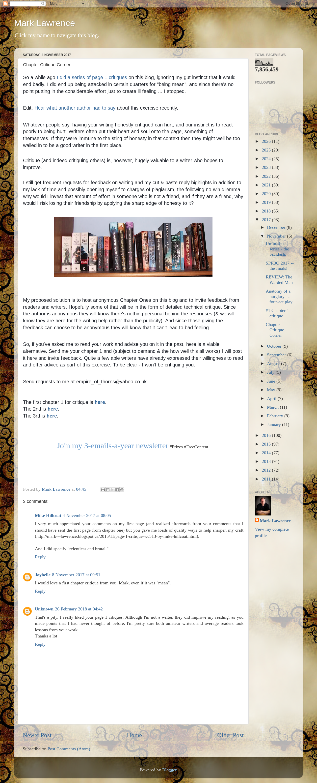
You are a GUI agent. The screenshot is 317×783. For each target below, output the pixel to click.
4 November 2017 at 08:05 (87, 515)
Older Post (230, 735)
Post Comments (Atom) (69, 748)
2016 (267, 435)
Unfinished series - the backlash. (277, 249)
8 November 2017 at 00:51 (76, 574)
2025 (267, 150)
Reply (40, 556)
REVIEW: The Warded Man (279, 279)
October (275, 346)
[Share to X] (112, 489)
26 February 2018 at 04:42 (79, 608)
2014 (267, 452)
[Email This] (103, 489)
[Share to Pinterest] (121, 489)
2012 (267, 470)
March (273, 407)
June (271, 381)
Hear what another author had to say (74, 108)
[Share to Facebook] (117, 489)
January (274, 424)
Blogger (169, 769)
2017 (267, 219)
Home (134, 735)
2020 (267, 193)
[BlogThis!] (107, 489)
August (274, 363)
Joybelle (43, 574)
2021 (267, 184)
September (277, 354)
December (277, 227)
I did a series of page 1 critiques (92, 77)
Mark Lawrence (44, 23)
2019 (267, 202)
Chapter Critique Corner (275, 330)
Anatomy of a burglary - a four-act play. (279, 296)
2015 (267, 444)
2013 (267, 461)
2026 (267, 141)
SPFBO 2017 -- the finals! (280, 266)
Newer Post (37, 735)
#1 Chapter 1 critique (277, 313)
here (52, 416)
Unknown (44, 608)
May (271, 389)
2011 (267, 479)
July (271, 372)
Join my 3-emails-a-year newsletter (112, 445)
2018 (267, 211)
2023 (267, 167)
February (275, 415)
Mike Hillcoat (48, 515)
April (272, 398)
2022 (267, 176)
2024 (267, 158)
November (277, 236)
